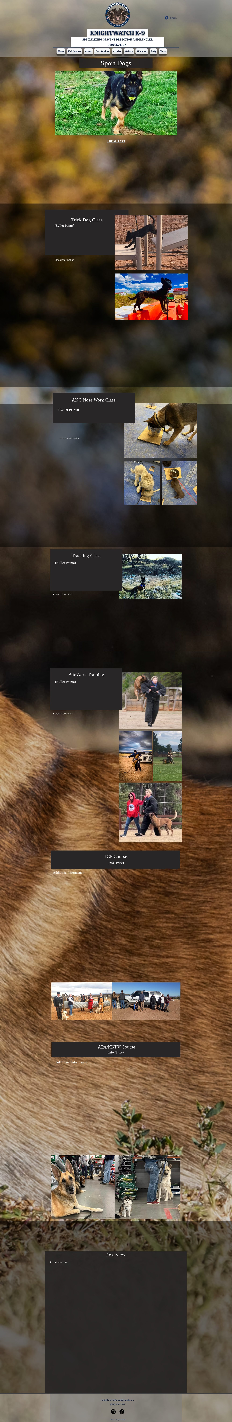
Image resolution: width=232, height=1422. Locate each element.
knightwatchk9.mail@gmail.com (118, 1400)
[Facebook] (121, 1411)
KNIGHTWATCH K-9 (117, 33)
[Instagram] (113, 1411)
